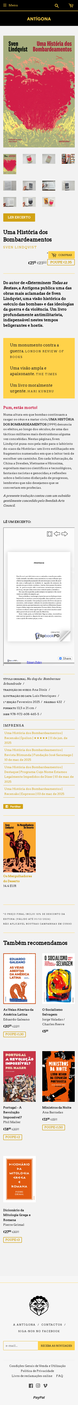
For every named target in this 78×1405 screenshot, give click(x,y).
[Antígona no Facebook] (31, 1386)
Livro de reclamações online (32, 1376)
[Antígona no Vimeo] (45, 1386)
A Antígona (24, 1324)
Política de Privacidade (37, 1371)
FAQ (59, 1376)
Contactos (51, 1324)
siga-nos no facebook (39, 1331)
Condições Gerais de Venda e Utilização (37, 1366)
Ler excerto (19, 217)
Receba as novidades (56, 1345)
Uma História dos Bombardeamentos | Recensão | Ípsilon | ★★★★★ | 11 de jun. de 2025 (35, 737)
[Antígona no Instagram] (38, 1386)
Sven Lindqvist (20, 247)
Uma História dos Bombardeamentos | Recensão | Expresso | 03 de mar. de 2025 (34, 791)
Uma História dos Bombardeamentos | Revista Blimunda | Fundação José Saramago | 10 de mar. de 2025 (38, 754)
